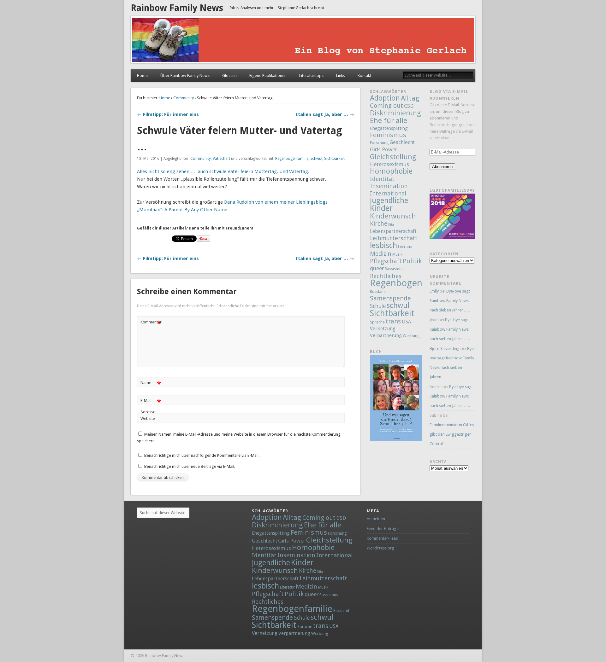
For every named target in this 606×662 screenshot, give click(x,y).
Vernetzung (382, 329)
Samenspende (390, 298)
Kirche (378, 223)
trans (393, 321)
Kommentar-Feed (382, 538)
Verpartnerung (386, 335)
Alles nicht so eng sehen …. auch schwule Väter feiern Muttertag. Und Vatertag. (223, 171)
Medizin (380, 253)
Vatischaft (221, 158)
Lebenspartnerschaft (393, 231)
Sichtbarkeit (334, 158)
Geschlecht (402, 142)
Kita (391, 225)
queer (377, 268)
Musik (397, 254)
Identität (382, 179)
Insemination (389, 186)
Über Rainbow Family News (185, 75)
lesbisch (383, 245)
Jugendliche (389, 200)
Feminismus (388, 135)
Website (147, 418)
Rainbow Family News (177, 8)
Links (340, 75)
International (388, 193)
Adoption (385, 98)
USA (406, 322)
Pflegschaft (386, 261)
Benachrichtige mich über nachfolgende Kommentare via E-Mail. (201, 455)
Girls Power (383, 149)
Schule (378, 306)
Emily (434, 291)
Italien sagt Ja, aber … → (325, 114)
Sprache (377, 322)
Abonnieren (442, 166)
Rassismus (394, 269)
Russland (378, 291)
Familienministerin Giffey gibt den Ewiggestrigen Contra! (452, 434)
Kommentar (151, 323)
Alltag (410, 98)
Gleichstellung (393, 157)
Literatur (405, 247)
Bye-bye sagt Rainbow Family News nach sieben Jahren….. (450, 300)
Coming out (386, 105)
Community (183, 98)
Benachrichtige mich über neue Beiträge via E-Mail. (189, 466)
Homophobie (391, 171)
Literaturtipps (311, 75)
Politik (412, 261)
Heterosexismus (389, 164)
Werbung (411, 335)
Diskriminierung (395, 113)
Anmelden (376, 518)
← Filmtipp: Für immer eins (168, 114)
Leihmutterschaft (394, 238)
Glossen (229, 75)
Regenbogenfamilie (291, 158)
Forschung (379, 143)
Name (150, 384)
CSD (408, 106)
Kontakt (364, 75)
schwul (316, 158)
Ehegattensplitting (389, 128)
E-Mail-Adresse (150, 406)
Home (142, 75)
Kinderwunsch (393, 216)
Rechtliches (385, 276)
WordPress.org (380, 548)
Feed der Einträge (383, 528)
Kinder (381, 208)
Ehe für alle (388, 120)
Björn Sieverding (445, 348)
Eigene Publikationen (268, 75)
